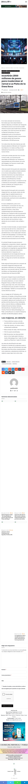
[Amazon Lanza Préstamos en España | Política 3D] (7, 525)
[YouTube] (15, 778)
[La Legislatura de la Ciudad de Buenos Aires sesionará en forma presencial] (21, 577)
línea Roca (15, 363)
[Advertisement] (14, 23)
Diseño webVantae (14, 771)
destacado (8, 361)
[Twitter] (13, 778)
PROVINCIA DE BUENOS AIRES (13, 70)
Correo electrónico (6, 675)
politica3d (6, 90)
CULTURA (16, 67)
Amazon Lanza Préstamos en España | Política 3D (7, 533)
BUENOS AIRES (9, 67)
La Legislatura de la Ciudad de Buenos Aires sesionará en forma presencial (20, 638)
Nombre (4, 669)
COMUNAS (21, 67)
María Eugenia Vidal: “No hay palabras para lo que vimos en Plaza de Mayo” (7, 517)
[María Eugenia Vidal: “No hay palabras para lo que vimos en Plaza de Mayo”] (7, 456)
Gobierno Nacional (15, 361)
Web (3, 680)
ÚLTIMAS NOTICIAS (6, 72)
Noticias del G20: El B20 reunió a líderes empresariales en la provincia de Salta (20, 517)
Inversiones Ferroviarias (6, 363)
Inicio (3, 67)
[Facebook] (11, 778)
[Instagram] (17, 778)
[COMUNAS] (6, 2)
